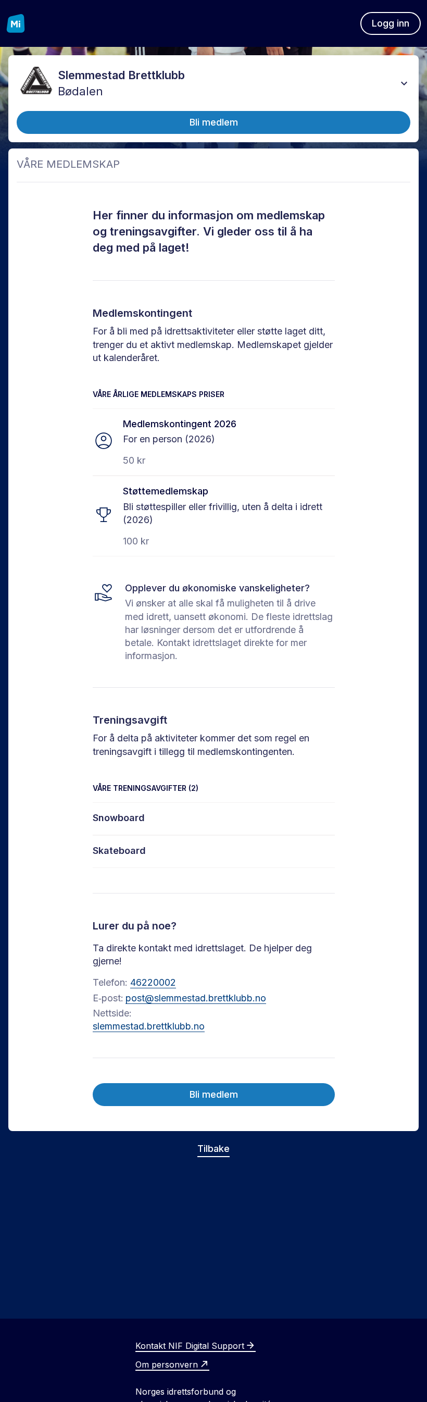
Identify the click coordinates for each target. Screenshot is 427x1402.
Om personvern (166, 1364)
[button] (404, 83)
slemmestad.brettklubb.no (149, 1026)
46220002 (153, 982)
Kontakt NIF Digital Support (189, 1346)
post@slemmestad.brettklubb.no (195, 997)
